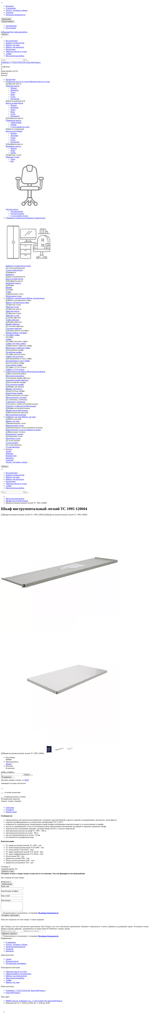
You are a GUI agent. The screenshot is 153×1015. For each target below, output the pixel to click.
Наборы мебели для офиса (16, 333)
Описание (10, 807)
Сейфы (8, 54)
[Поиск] (28, 60)
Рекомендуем (11, 456)
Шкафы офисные (13, 324)
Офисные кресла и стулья (16, 51)
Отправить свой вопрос (10, 915)
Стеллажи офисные (14, 328)
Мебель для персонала (15, 47)
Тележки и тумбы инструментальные (21, 406)
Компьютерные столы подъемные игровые (23, 430)
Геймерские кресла (13, 120)
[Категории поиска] (2, 37)
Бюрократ (15, 90)
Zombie (13, 125)
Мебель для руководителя (16, 976)
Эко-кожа (14, 135)
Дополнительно (7, 955)
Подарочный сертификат (16, 963)
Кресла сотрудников (14, 131)
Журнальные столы (14, 296)
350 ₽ (26, 780)
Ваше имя (5, 886)
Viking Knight (16, 123)
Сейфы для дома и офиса (16, 343)
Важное (9, 449)
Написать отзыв (7, 871)
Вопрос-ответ (11, 812)
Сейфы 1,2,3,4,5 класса (15, 369)
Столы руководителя (14, 270)
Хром (13, 151)
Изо (12, 161)
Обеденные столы (13, 438)
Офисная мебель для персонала (18, 974)
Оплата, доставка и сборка (16, 10)
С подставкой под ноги (20, 127)
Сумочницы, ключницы (15, 402)
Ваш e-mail (5, 896)
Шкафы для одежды (14, 389)
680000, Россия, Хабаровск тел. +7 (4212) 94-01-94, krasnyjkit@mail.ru (34, 1001)
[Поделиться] (13, 777)
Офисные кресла (12, 86)
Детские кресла (12, 209)
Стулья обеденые (13, 447)
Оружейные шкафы (14, 352)
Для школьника (17, 211)
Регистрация (11, 28)
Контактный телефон (9, 891)
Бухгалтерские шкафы (15, 384)
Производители (12, 961)
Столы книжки (12, 443)
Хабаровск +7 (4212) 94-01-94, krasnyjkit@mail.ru (21, 62)
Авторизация (11, 26)
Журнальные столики (14, 434)
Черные (14, 88)
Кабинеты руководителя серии (18, 266)
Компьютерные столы (15, 425)
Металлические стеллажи (16, 397)
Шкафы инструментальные (17, 410)
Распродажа (10, 49)
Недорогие (15, 99)
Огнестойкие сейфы (14, 365)
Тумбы (8, 292)
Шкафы (9, 287)
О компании (11, 8)
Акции (8, 451)
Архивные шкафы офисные (17, 380)
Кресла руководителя (14, 103)
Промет (9, 764)
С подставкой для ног (19, 216)
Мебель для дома (12, 45)
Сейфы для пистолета (14, 356)
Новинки (9, 453)
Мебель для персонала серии (17, 303)
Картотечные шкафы (14, 393)
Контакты (10, 6)
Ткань (13, 92)
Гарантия (9, 13)
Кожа (13, 94)
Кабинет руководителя (15, 43)
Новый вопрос (7, 884)
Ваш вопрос (6, 900)
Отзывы (10, 810)
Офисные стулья (12, 157)
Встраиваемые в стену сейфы (18, 361)
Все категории (12, 41)
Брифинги (10, 274)
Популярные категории (10, 967)
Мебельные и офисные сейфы (18, 348)
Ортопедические (17, 214)
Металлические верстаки (16, 415)
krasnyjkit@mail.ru (13, 993)
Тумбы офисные (12, 320)
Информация (6, 938)
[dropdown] (2, 2)
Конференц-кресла (13, 146)
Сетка (13, 97)
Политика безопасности (15, 15)
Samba (13, 153)
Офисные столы (12, 307)
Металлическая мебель (15, 56)
